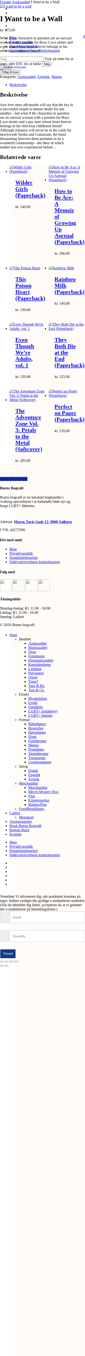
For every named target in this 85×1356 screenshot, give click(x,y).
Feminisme (36, 656)
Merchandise (28, 783)
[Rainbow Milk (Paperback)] (66, 268)
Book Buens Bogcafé (25, 826)
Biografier (35, 728)
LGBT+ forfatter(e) (42, 711)
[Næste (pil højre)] (6, 966)
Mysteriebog (37, 698)
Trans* (33, 682)
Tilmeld (8, 953)
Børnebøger (37, 732)
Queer (33, 677)
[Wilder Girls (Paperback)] (27, 169)
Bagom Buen (19, 830)
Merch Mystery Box (43, 792)
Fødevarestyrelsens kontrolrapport (34, 562)
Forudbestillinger (31, 809)
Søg (47, 64)
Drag (32, 652)
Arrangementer (20, 821)
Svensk (33, 779)
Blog (13, 549)
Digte (32, 737)
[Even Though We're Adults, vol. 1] (27, 326)
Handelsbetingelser (23, 558)
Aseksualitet (26, 77)
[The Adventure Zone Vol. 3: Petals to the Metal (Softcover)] (27, 395)
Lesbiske (35, 669)
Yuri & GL (36, 690)
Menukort (26, 817)
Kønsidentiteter (39, 665)
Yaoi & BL (36, 686)
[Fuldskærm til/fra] (6, 961)
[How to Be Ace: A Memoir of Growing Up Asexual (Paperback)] (66, 173)
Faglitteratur (37, 741)
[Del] (11, 961)
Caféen (14, 813)
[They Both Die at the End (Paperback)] (66, 326)
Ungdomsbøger (39, 762)
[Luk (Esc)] (16, 961)
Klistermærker (39, 800)
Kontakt (15, 834)
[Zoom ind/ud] (2, 961)
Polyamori (36, 673)
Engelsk (44, 77)
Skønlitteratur (38, 754)
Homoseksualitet (40, 660)
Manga (56, 77)
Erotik (33, 703)
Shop (13, 635)
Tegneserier (37, 758)
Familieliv (35, 707)
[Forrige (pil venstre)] (2, 966)
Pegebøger (36, 749)
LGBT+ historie (40, 715)
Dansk (33, 771)
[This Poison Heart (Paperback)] (27, 268)
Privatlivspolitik (21, 553)
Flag (31, 796)
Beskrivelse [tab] (18, 85)
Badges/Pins (37, 805)
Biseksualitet (37, 648)
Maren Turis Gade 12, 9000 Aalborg (43, 522)
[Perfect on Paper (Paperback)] (66, 393)
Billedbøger (37, 724)
